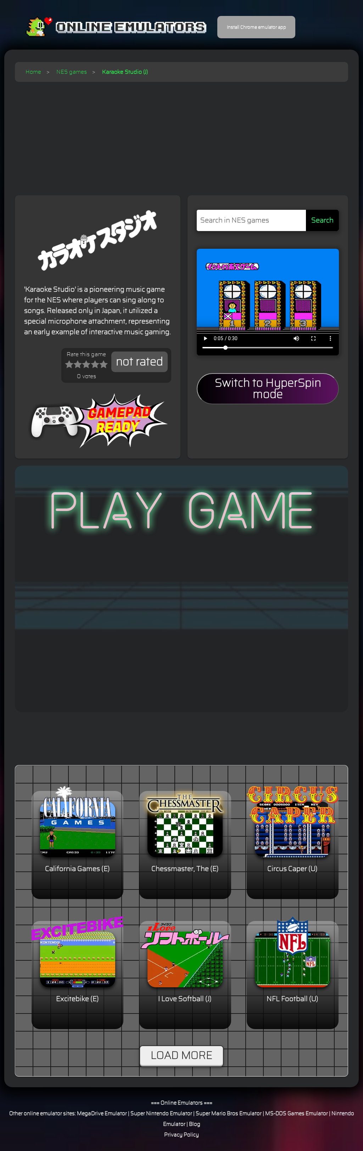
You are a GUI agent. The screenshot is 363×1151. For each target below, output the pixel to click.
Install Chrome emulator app (256, 27)
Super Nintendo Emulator (161, 1113)
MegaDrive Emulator (102, 1113)
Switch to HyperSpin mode (268, 388)
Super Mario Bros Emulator (229, 1113)
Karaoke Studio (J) (125, 72)
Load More (181, 1055)
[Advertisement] (181, 135)
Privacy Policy (181, 1135)
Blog (194, 1124)
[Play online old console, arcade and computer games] (105, 27)
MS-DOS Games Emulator (296, 1113)
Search (322, 220)
